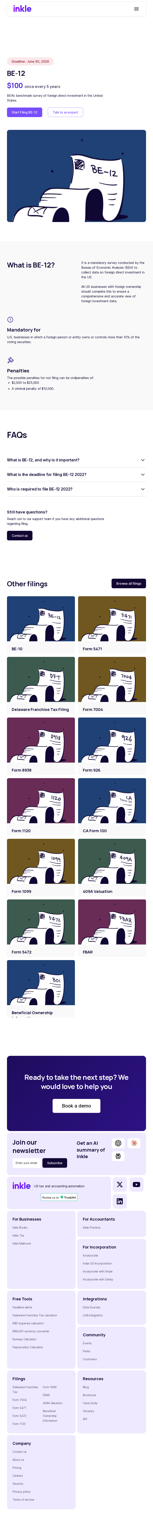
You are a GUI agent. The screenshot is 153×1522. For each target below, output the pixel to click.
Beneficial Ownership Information (50, 1415)
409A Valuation (52, 1403)
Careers (18, 1475)
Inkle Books (20, 1227)
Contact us (20, 536)
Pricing (17, 1467)
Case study (90, 1403)
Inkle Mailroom (22, 1243)
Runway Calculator (24, 1339)
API (85, 1419)
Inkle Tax (18, 1235)
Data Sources (91, 1307)
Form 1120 (19, 1423)
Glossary (88, 1411)
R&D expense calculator (28, 1323)
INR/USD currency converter (31, 1331)
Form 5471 (19, 1407)
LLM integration (93, 1315)
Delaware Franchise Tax (25, 1389)
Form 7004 (20, 1400)
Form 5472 (19, 1415)
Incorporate (90, 1255)
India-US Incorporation (97, 1263)
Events (87, 1343)
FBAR (46, 1395)
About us (18, 1459)
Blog (86, 1387)
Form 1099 (50, 1387)
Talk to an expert (65, 112)
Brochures (89, 1395)
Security (18, 1483)
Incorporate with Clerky (98, 1279)
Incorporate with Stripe (98, 1271)
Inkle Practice (91, 1227)
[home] (22, 9)
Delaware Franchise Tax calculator (35, 1315)
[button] (136, 9)
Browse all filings (128, 583)
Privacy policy (22, 1491)
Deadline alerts (22, 1307)
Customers (90, 1359)
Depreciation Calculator (28, 1347)
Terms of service (23, 1499)
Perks (86, 1351)
